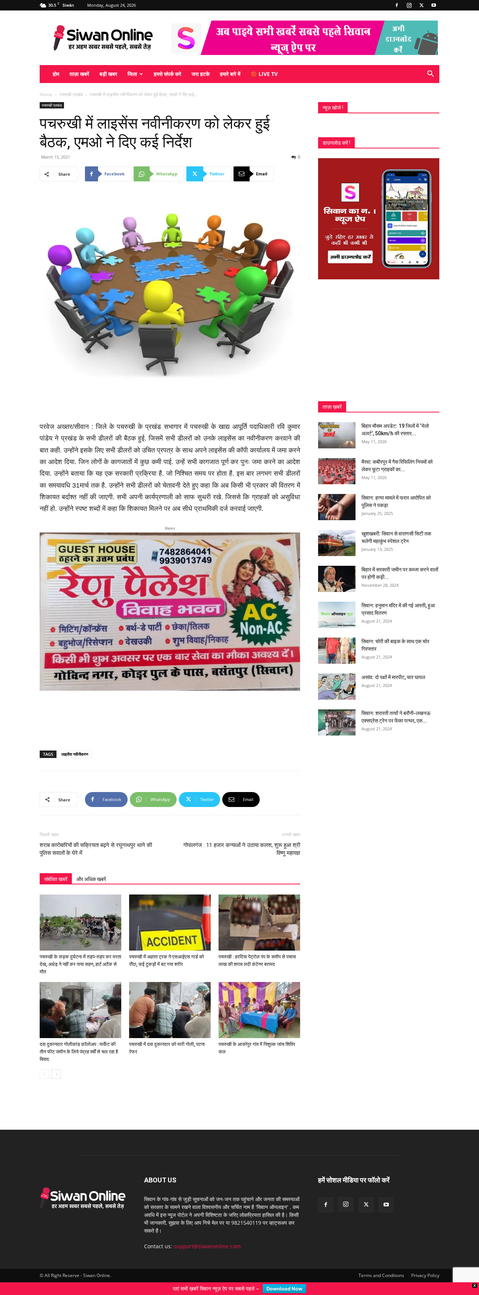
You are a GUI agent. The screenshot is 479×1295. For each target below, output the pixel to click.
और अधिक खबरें (91, 867)
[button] (430, 74)
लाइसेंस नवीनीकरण (74, 742)
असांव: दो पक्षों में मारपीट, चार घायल (393, 677)
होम (56, 73)
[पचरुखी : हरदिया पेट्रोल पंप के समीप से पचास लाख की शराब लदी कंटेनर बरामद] (259, 910)
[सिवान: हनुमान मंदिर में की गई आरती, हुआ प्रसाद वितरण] (337, 615)
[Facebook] (396, 5)
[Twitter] (421, 5)
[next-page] (56, 1062)
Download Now (284, 1289)
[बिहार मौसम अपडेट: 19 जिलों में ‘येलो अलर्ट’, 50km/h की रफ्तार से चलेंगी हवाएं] (337, 435)
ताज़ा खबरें (79, 73)
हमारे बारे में (230, 73)
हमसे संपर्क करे (167, 73)
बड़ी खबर (108, 73)
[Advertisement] (169, 402)
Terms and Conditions (381, 1263)
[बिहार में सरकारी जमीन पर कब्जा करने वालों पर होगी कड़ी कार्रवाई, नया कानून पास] (337, 579)
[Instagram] (409, 5)
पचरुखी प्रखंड (71, 94)
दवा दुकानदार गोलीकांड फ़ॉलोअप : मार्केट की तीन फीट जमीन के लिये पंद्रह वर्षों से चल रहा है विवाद (79, 1039)
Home (46, 94)
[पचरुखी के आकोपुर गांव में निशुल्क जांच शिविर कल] (259, 998)
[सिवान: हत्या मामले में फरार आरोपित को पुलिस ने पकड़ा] (337, 507)
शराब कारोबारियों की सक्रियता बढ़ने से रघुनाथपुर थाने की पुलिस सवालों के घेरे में (96, 836)
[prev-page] (44, 1062)
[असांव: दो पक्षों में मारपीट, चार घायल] (337, 686)
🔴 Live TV (264, 73)
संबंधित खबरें (55, 867)
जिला (132, 73)
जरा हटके (201, 73)
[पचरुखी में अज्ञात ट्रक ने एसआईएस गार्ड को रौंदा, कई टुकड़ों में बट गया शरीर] (170, 910)
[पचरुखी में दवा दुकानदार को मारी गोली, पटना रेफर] (170, 998)
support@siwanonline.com (207, 1233)
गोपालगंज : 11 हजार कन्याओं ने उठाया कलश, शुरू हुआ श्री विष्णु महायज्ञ (241, 836)
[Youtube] (433, 5)
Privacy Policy (425, 1263)
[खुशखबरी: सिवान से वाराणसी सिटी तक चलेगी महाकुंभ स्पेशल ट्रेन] (337, 543)
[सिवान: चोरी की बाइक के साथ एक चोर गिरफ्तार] (337, 651)
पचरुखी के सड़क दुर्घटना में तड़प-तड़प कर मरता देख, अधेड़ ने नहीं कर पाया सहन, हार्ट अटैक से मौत (80, 952)
